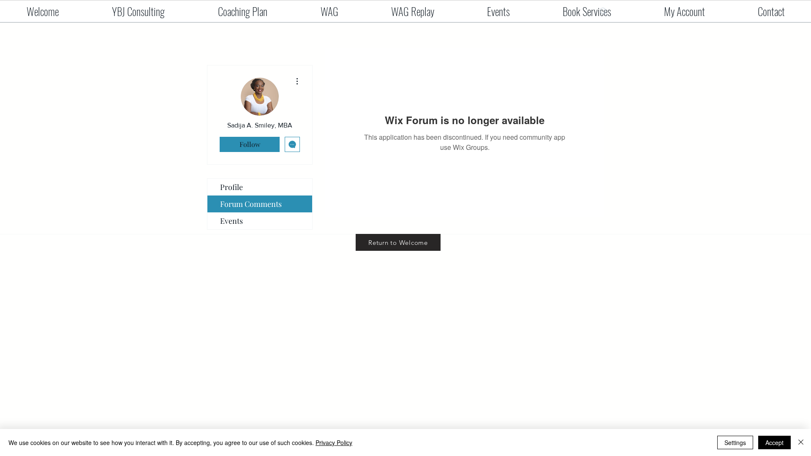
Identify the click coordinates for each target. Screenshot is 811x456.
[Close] (801, 442)
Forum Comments (251, 204)
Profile (231, 187)
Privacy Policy (334, 442)
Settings (735, 442)
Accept (774, 442)
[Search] (603, 11)
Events (231, 221)
